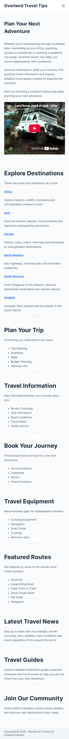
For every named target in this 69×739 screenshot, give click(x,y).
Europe (9, 234)
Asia (7, 212)
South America (14, 276)
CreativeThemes (14, 735)
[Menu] (63, 5)
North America (13, 255)
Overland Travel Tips (25, 5)
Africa (8, 191)
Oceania (9, 297)
